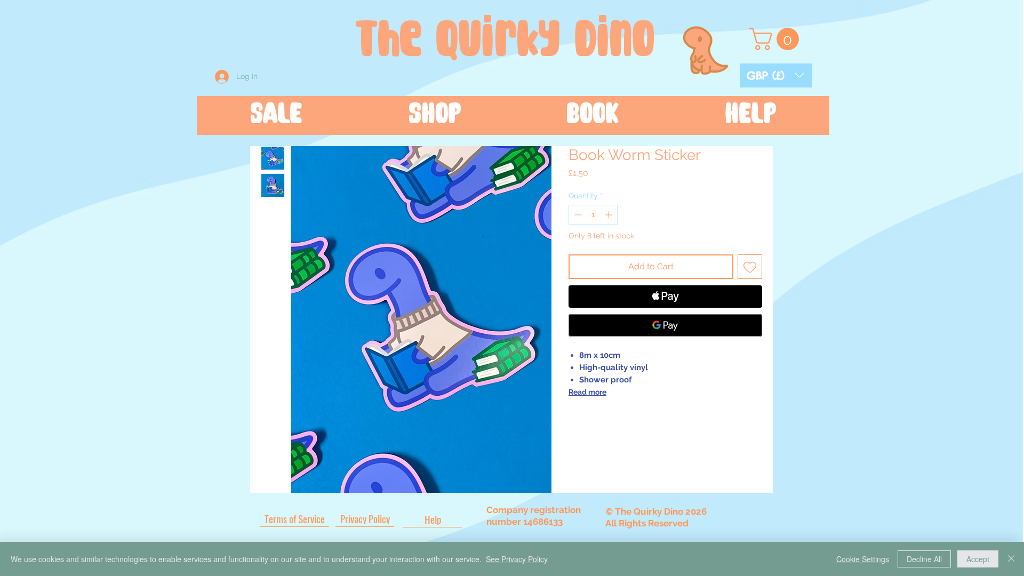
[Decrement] (576, 214)
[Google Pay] (665, 325)
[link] (776, 39)
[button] (776, 75)
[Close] (1011, 558)
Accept (977, 559)
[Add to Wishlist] (750, 266)
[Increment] (609, 214)
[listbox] (776, 75)
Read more (587, 392)
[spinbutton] (593, 214)
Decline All (924, 559)
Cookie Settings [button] (862, 559)
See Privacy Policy (517, 559)
